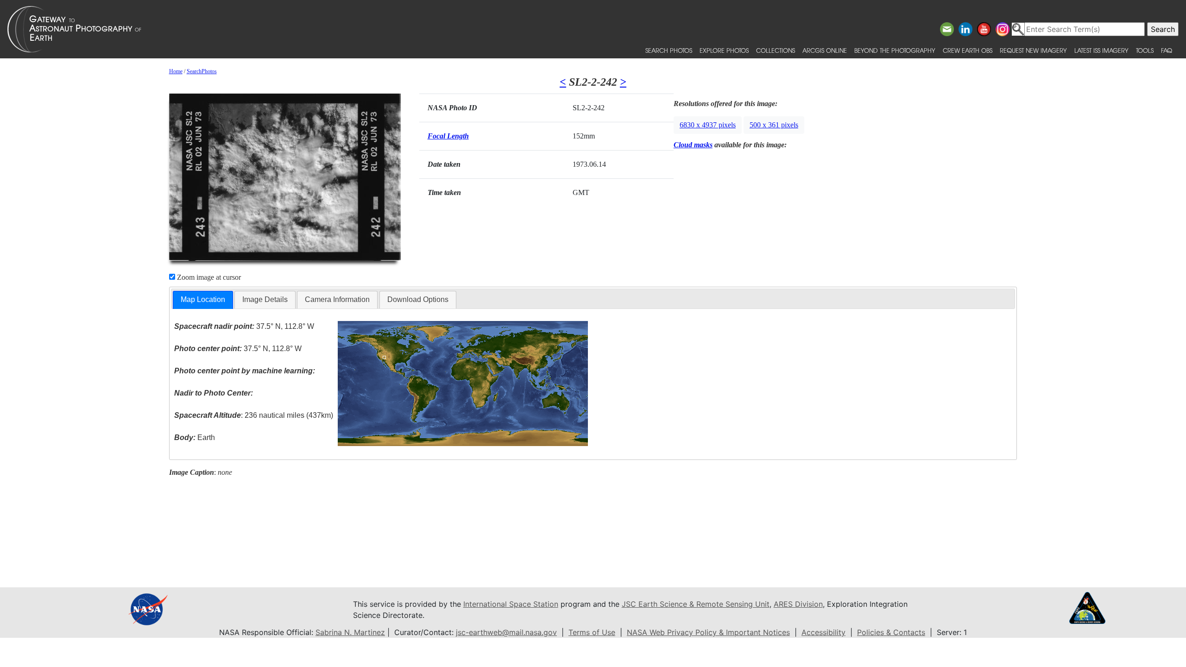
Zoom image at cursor (208, 277)
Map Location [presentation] (203, 299)
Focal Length (448, 136)
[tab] (203, 300)
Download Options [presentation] (417, 299)
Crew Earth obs (967, 50)
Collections (775, 50)
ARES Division (798, 604)
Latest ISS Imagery (1101, 50)
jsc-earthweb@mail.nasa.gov (506, 632)
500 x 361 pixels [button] (774, 125)
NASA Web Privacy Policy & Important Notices (708, 632)
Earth (194, 437)
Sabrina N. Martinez (350, 632)
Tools (1145, 50)
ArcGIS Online (824, 50)
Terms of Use (591, 632)
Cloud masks (693, 145)
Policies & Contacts (891, 632)
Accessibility (823, 632)
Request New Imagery (1033, 50)
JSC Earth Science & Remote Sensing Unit (696, 604)
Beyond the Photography (894, 50)
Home (176, 71)
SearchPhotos (202, 71)
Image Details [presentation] (265, 299)
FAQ (1166, 50)
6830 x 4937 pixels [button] (708, 125)
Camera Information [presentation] (337, 299)
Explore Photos (724, 50)
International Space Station (510, 604)
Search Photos (668, 50)
